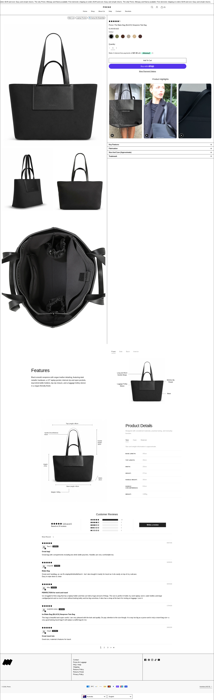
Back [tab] (128, 351)
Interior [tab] (136, 351)
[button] (53, 81)
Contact (118, 11)
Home (85, 11)
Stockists (128, 11)
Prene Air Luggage (79, 662)
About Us (101, 11)
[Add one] (116, 48)
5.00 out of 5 (67, 524)
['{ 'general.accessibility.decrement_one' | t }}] (109, 48)
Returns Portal (78, 672)
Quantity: (112, 44)
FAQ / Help (77, 665)
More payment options (147, 71)
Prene (9, 687)
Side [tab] (120, 351)
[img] (47, 543)
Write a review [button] (152, 525)
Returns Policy (78, 669)
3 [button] (107, 647)
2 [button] (104, 647)
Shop (93, 11)
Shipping (76, 667)
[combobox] (94, 696)
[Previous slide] (111, 111)
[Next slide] (210, 111)
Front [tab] (113, 351)
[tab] (127, 440)
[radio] (111, 36)
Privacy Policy (78, 674)
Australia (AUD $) (205, 687)
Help (110, 11)
